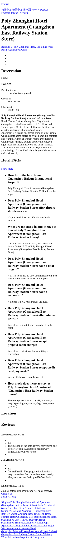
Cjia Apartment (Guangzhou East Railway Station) (24, 524)
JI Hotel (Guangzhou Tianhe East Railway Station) (23, 521)
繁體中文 (17, 9)
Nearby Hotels (8, 496)
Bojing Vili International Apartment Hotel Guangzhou (28, 528)
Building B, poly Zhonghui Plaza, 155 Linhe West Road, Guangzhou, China (27, 48)
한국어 (35, 9)
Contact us (6, 493)
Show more (7, 168)
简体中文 (6, 9)
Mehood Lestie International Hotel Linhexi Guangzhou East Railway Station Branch (29, 533)
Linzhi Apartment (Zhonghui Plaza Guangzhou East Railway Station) (28, 508)
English (5, 4)
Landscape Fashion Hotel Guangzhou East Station (26, 515)
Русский (23, 12)
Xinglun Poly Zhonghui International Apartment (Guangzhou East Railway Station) (25, 503)
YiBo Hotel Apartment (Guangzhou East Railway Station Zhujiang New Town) (26, 512)
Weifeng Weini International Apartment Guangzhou (26, 536)
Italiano (14, 12)
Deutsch (44, 9)
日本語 (27, 9)
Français (5, 12)
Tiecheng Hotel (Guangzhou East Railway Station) (29, 518)
